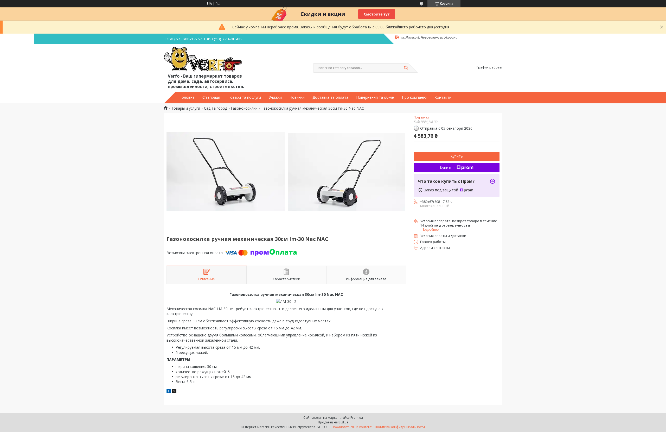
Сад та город (215, 108)
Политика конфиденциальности (400, 427)
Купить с (447, 167)
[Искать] (406, 68)
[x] (174, 391)
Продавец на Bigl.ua (333, 422)
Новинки (297, 97)
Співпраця (211, 97)
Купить (456, 156)
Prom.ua (356, 417)
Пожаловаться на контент (352, 427)
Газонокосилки (244, 108)
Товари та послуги (244, 97)
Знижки (275, 97)
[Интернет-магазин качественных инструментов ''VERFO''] (203, 60)
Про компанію (414, 97)
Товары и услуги (185, 108)
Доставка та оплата (330, 97)
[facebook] (168, 391)
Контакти (442, 97)
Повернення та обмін (375, 97)
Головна (187, 97)
